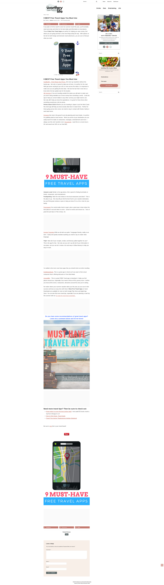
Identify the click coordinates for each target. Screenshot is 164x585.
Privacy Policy (80, 583)
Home (104, 1)
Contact (75, 583)
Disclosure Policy (86, 583)
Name (47, 561)
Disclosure (116, 1)
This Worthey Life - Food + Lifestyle (54, 8)
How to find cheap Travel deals (55, 416)
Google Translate (49, 232)
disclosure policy (67, 20)
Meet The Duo (109, 43)
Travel (67, 534)
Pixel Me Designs (88, 581)
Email (47, 567)
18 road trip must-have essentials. (66, 295)
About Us (109, 1)
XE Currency (48, 93)
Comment (48, 549)
